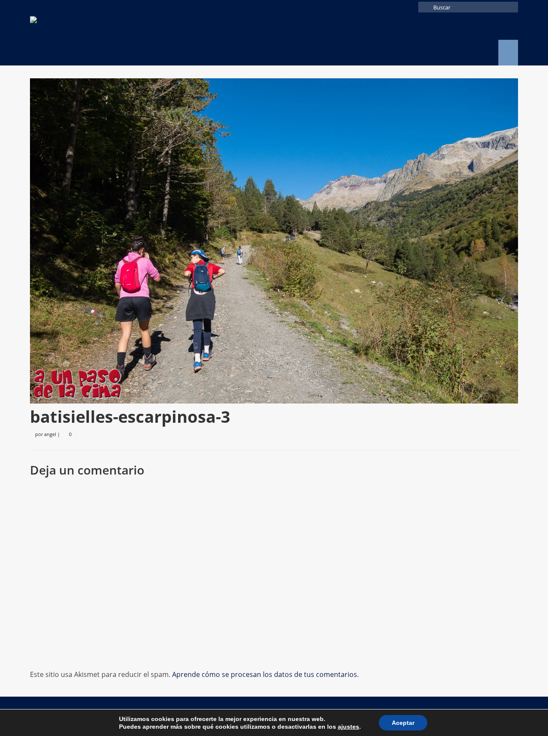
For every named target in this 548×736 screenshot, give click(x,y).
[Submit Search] (424, 7)
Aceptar (403, 722)
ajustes (348, 726)
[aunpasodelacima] (107, 39)
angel (50, 434)
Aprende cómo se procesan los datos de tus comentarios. (265, 674)
